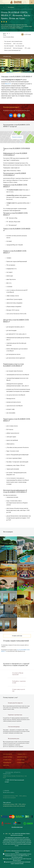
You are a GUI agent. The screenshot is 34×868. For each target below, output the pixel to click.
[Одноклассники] (15, 115)
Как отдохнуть (7, 754)
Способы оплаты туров (17, 827)
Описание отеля (7, 56)
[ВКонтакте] (11, 115)
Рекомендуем (7, 762)
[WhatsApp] (23, 115)
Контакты (6, 765)
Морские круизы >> (22, 757)
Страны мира (21, 759)
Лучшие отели (7, 759)
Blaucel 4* (8, 84)
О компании (20, 762)
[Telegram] (19, 115)
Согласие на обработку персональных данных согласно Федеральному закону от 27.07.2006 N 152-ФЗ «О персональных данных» (17, 855)
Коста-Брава (11, 7)
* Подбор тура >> (22, 754)
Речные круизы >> (8, 757)
